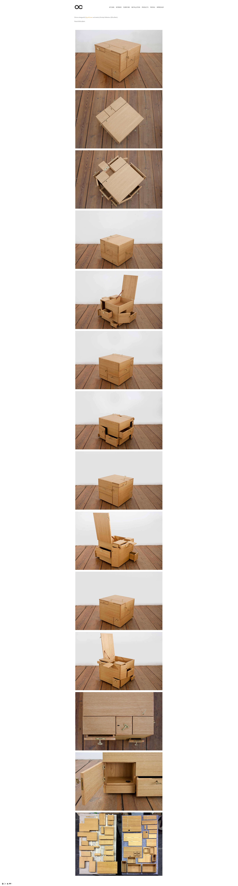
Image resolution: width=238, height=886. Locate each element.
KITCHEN (111, 7)
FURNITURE (126, 7)
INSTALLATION (136, 7)
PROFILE (152, 7)
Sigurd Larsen (89, 17)
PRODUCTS (145, 7)
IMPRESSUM (160, 7)
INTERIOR (118, 7)
